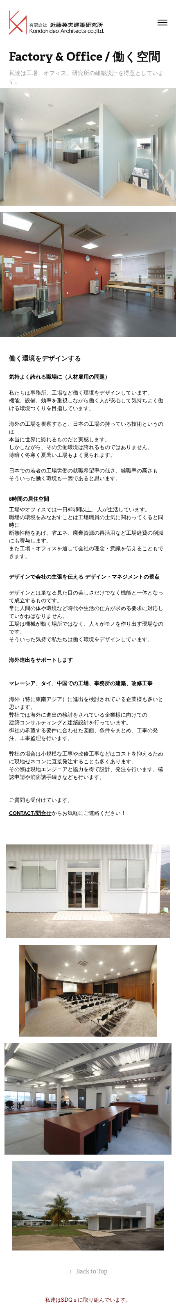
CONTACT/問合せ (30, 813)
